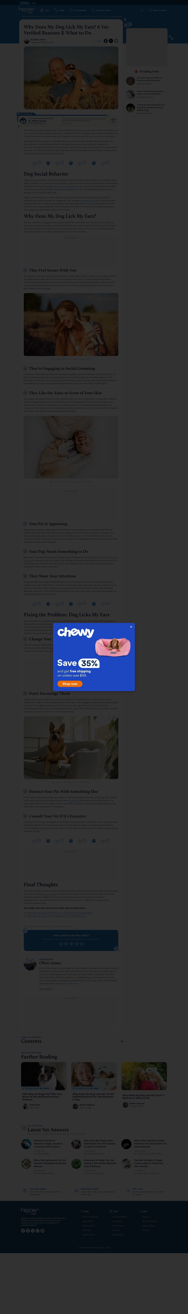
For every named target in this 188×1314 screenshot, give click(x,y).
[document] (94, 657)
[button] (131, 626)
